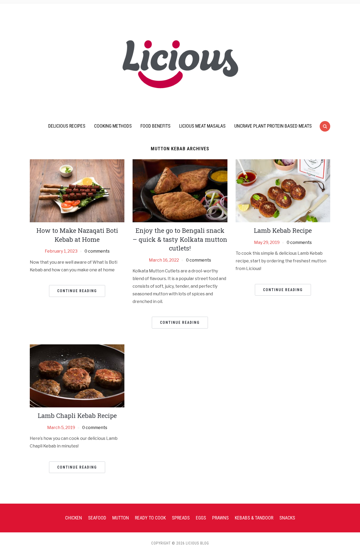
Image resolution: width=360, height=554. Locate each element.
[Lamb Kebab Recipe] (283, 190)
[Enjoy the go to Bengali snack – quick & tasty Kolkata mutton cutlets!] (180, 190)
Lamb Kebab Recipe (283, 230)
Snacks (287, 518)
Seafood (97, 518)
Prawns (220, 518)
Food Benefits (155, 126)
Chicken (73, 518)
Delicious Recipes (66, 126)
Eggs (201, 518)
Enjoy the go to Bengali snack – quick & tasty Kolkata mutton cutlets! (180, 239)
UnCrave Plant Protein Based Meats (273, 126)
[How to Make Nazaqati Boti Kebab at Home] (77, 190)
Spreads (181, 518)
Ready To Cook (150, 518)
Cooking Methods (113, 126)
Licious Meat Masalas (202, 126)
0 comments (97, 251)
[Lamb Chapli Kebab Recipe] (77, 375)
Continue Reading (77, 291)
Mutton (120, 518)
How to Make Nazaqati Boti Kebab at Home (77, 235)
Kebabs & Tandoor (254, 518)
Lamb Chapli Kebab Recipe (77, 415)
